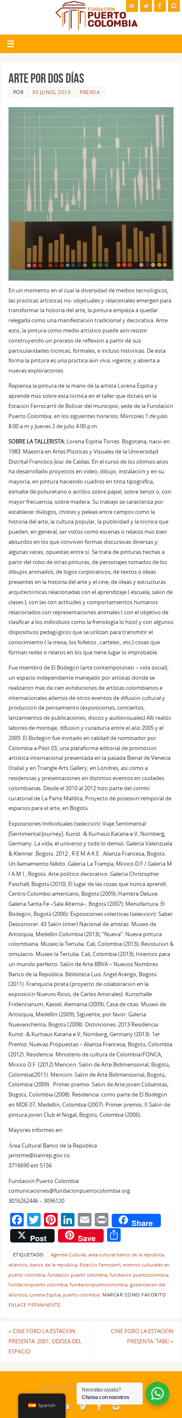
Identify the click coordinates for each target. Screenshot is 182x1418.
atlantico (18, 1265)
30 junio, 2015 (51, 92)
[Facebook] (160, 6)
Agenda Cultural (68, 1255)
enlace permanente (34, 1305)
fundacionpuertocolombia (98, 1285)
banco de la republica (53, 1265)
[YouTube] (132, 6)
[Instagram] (174, 6)
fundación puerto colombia (77, 1275)
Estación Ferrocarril (100, 1265)
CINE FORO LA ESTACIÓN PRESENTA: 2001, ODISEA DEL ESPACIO (45, 1341)
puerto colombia (81, 1295)
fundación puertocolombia (139, 1275)
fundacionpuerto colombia (37, 1285)
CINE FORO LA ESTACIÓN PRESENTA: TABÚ (142, 1336)
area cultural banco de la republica (126, 1255)
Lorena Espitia (45, 1295)
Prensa (90, 92)
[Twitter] (146, 6)
